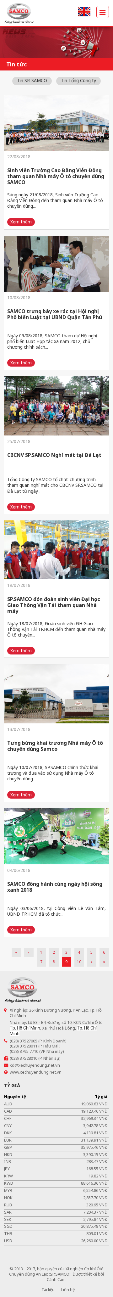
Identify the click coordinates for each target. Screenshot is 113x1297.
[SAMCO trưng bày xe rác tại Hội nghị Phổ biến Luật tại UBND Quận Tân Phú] (56, 264)
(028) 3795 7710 (24, 1051)
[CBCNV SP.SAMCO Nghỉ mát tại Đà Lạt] (56, 405)
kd (12, 1065)
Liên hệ (68, 1289)
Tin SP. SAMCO (32, 80)
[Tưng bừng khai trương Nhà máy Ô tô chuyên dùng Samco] (56, 693)
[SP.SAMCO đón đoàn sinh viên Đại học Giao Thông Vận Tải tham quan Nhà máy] (56, 549)
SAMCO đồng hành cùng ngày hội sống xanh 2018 (54, 886)
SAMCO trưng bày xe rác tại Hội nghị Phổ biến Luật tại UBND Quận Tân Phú (54, 314)
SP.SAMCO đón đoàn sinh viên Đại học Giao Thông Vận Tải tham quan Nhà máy (53, 605)
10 (79, 961)
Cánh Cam (56, 1279)
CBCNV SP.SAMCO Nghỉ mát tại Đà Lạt (54, 455)
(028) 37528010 (23, 1058)
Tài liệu (48, 1289)
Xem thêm (21, 222)
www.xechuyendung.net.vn (36, 1072)
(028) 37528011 (23, 1046)
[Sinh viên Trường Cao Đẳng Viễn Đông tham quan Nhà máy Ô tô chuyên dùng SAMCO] (56, 123)
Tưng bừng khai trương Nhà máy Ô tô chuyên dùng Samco (55, 745)
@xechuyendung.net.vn (37, 1065)
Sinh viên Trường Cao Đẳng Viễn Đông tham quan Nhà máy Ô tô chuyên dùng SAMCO (55, 176)
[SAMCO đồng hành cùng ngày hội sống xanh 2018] (56, 836)
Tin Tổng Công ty (78, 80)
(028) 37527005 (23, 1041)
